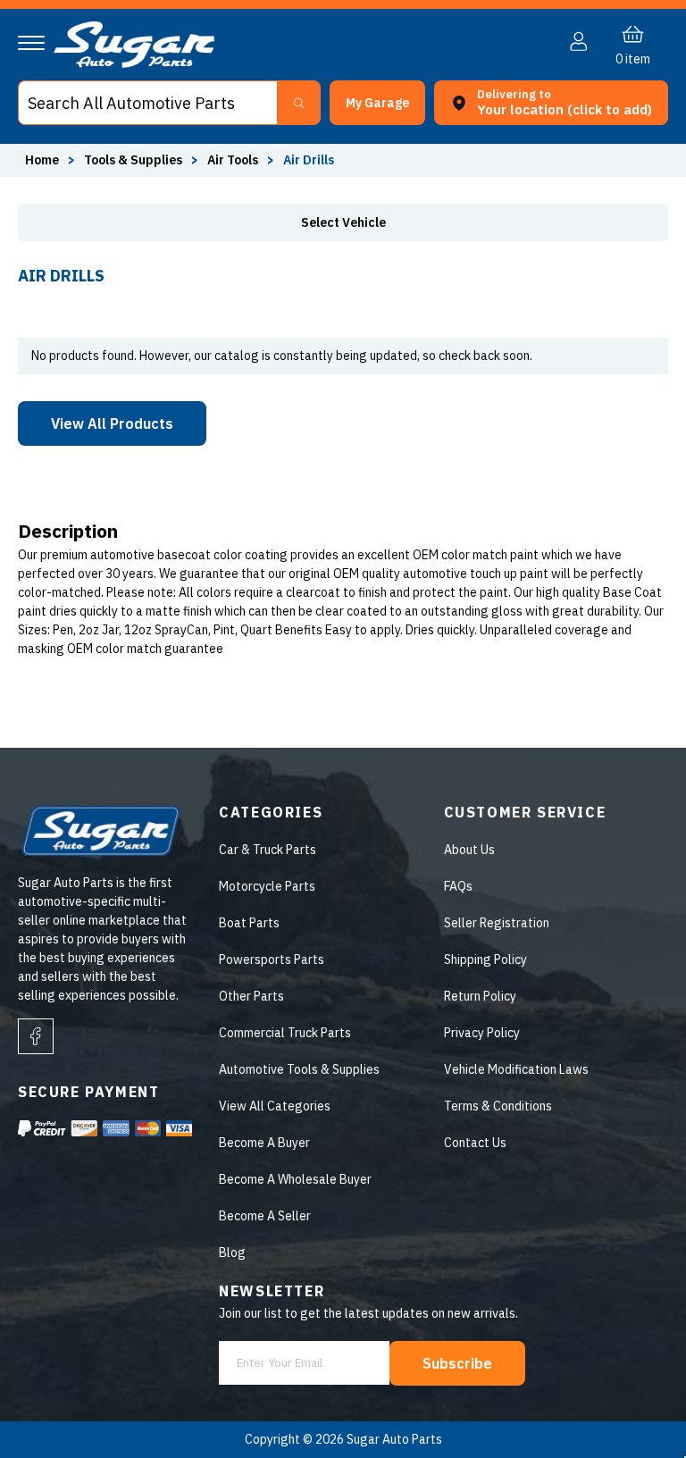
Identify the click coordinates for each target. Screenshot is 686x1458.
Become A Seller (265, 1216)
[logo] (134, 63)
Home (42, 160)
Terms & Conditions (498, 1106)
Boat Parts (249, 923)
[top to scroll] (633, 1405)
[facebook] (36, 1036)
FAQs (458, 886)
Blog (232, 1252)
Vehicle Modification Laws (516, 1069)
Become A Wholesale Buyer (295, 1179)
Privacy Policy (482, 1033)
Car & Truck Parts (267, 850)
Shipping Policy (485, 959)
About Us (469, 850)
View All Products (112, 423)
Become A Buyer (264, 1143)
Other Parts (251, 996)
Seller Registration (496, 923)
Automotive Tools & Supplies (299, 1069)
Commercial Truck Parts (285, 1033)
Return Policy (480, 996)
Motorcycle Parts (267, 886)
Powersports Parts (271, 959)
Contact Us (475, 1143)
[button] (685, 1452)
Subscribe (457, 1363)
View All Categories (274, 1106)
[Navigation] (31, 42)
